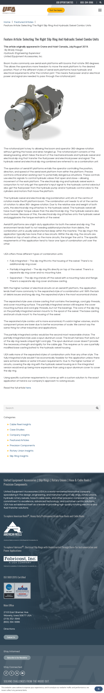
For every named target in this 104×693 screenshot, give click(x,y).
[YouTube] (22, 673)
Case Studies (17, 429)
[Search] (97, 408)
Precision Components (22, 445)
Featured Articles (19, 440)
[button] (100, 2)
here (28, 388)
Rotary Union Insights (21, 450)
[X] (11, 673)
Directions (9, 629)
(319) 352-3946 (12, 618)
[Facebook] (6, 673)
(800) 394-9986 (12, 622)
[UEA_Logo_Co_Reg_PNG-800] (8, 10)
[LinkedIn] (17, 673)
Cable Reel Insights (20, 424)
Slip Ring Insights (19, 456)
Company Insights (20, 435)
